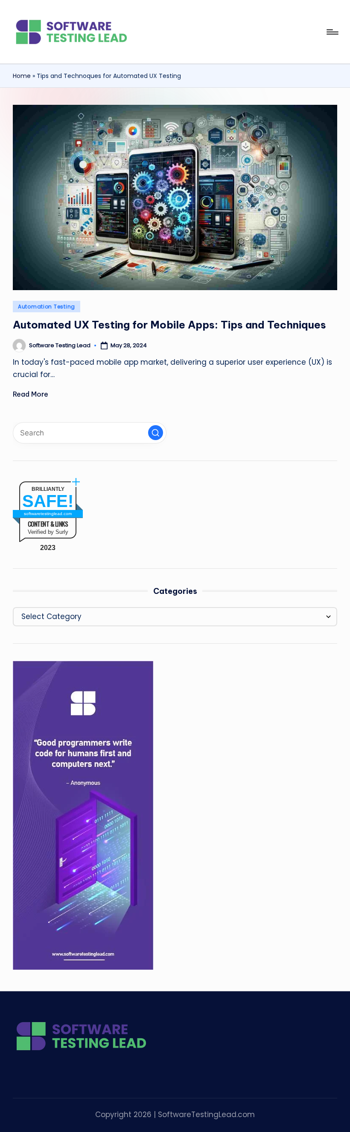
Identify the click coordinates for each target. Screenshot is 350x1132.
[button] (155, 432)
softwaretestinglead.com (48, 513)
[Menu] (332, 32)
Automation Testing (46, 306)
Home (22, 76)
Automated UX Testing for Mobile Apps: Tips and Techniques (169, 324)
